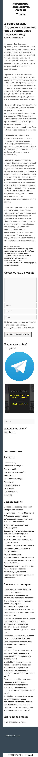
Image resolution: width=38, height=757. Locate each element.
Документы (9, 469)
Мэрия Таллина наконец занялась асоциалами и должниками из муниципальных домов (17, 258)
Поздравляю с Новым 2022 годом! (19, 513)
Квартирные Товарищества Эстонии (20, 6)
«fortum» (10, 249)
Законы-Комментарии (13, 472)
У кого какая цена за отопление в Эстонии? (18, 644)
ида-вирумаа (19, 251)
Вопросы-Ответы (11, 466)
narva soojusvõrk (19, 249)
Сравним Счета (10, 485)
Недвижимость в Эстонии (15, 722)
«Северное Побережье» (14, 77)
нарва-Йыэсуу (9, 253)
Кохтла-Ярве (29, 251)
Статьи (7, 488)
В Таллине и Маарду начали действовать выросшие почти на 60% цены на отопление (18, 519)
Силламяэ (19, 253)
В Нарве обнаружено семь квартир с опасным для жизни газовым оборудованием (19, 548)
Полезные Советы (12, 479)
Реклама (7, 482)
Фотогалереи (9, 492)
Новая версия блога (13, 451)
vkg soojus (29, 249)
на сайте (13, 736)
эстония (26, 253)
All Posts (10, 246)
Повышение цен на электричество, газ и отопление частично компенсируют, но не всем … (19, 569)
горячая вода (9, 251)
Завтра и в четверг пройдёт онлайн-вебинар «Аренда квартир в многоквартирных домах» (19, 534)
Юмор (6, 495)
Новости (17, 246)
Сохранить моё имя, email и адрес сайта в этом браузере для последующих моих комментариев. (20, 325)
